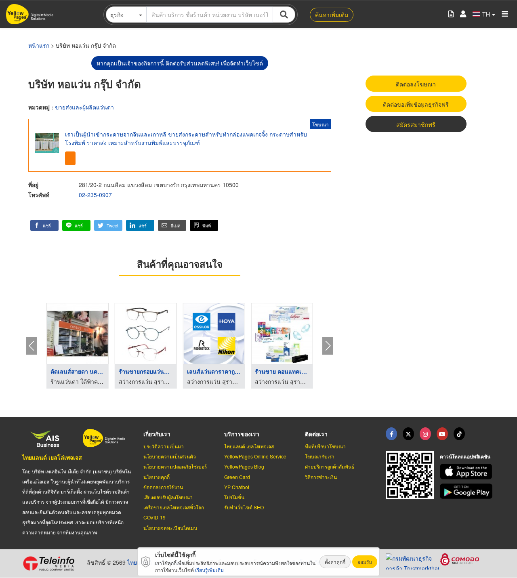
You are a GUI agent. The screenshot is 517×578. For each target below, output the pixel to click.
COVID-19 (154, 517)
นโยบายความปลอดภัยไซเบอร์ (175, 466)
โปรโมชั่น (234, 497)
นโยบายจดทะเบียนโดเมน (170, 527)
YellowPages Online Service (255, 456)
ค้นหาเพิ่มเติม (331, 15)
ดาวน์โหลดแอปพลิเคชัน (465, 456)
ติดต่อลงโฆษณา (416, 84)
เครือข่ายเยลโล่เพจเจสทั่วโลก (173, 507)
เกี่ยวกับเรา (156, 434)
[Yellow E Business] (391, 433)
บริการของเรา (241, 434)
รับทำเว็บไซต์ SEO (244, 507)
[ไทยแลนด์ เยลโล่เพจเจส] (408, 433)
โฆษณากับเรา (319, 456)
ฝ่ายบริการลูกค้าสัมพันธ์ (329, 466)
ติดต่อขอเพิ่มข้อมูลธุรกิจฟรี (416, 104)
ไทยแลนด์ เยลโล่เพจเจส (52, 457)
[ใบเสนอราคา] (451, 14)
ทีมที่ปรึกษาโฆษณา (325, 446)
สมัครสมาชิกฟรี (415, 124)
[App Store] (467, 471)
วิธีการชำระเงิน (321, 476)
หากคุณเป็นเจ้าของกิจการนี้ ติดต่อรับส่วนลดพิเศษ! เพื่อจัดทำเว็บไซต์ (180, 63)
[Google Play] (467, 491)
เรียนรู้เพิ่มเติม (209, 569)
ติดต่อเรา (316, 434)
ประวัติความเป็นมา (163, 446)
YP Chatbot (236, 486)
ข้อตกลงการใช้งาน (163, 486)
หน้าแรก (38, 45)
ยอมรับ (364, 561)
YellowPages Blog (244, 466)
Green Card (237, 476)
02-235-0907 (95, 195)
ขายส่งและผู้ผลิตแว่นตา (84, 107)
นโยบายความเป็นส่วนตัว (169, 456)
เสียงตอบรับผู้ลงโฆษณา (168, 497)
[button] (44, 225)
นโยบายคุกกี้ (156, 476)
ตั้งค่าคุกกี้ (335, 561)
